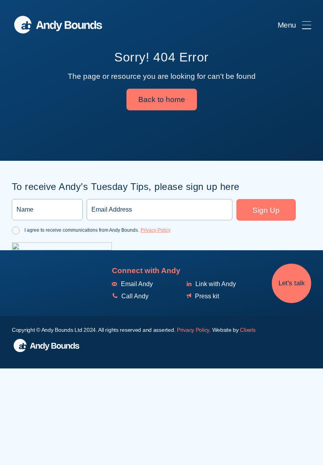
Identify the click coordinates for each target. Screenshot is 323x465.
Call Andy (134, 296)
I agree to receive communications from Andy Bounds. (97, 230)
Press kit (206, 296)
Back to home (161, 99)
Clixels (247, 330)
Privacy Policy (156, 230)
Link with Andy (215, 284)
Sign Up (266, 210)
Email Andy (136, 284)
